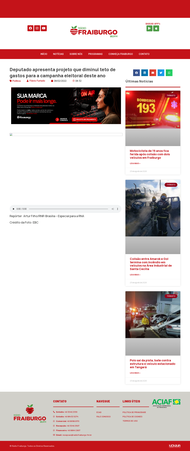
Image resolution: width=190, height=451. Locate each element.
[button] (136, 72)
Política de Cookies (132, 416)
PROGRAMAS (95, 54)
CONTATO (144, 54)
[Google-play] (149, 28)
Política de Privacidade (134, 412)
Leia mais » (135, 163)
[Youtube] (44, 28)
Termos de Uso (130, 420)
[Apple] (156, 28)
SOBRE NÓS (76, 54)
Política (16, 81)
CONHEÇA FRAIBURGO (121, 54)
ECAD (98, 412)
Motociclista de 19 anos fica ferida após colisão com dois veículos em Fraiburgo (150, 154)
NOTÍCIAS (58, 54)
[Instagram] (37, 28)
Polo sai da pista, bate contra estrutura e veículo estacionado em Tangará (152, 363)
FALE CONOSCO (103, 416)
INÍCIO (44, 54)
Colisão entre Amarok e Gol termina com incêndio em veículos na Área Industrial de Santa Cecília (151, 264)
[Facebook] (30, 28)
